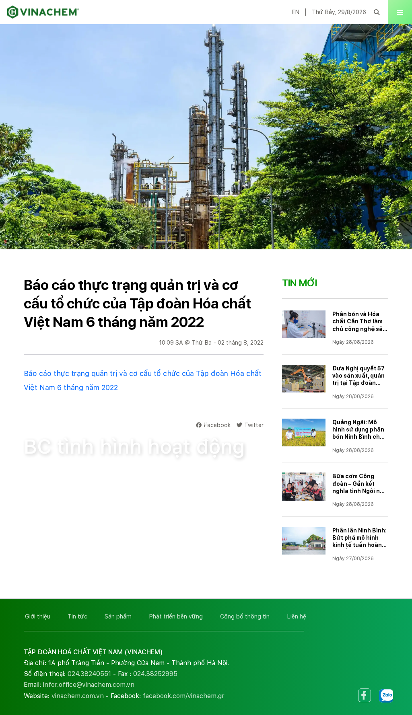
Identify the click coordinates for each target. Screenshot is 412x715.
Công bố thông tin (93, 421)
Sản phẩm (118, 616)
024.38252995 (155, 674)
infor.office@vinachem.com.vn (88, 684)
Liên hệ (296, 616)
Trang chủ (39, 421)
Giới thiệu (37, 616)
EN (295, 12)
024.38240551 (89, 674)
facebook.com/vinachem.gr (184, 696)
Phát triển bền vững (176, 616)
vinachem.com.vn (78, 696)
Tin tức (77, 616)
